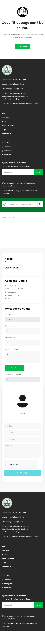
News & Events (8, 126)
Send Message (22, 473)
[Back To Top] (39, 625)
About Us (5, 118)
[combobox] (22, 354)
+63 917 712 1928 (21, 79)
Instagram (7, 151)
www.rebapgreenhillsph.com (12, 89)
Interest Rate (10, 337)
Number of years (11, 349)
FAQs (4, 130)
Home (4, 114)
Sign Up (39, 172)
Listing (11, 217)
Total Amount (10, 314)
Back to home (23, 46)
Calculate (14, 368)
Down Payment (11, 326)
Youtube (7, 155)
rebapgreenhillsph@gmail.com (13, 84)
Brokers (5, 122)
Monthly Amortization (13, 374)
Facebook (7, 147)
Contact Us (6, 134)
